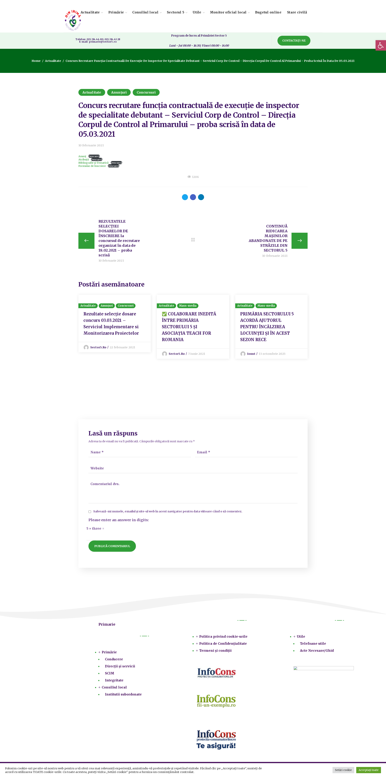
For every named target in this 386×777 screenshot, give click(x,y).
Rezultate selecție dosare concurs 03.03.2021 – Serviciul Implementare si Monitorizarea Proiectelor (111, 323)
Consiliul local (114, 687)
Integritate (114, 680)
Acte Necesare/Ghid (317, 651)
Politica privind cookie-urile (223, 636)
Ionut (251, 354)
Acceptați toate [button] (369, 770)
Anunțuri (119, 92)
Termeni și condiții (215, 651)
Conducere (114, 659)
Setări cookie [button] (343, 770)
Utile (301, 636)
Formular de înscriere (92, 165)
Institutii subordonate (123, 694)
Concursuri (146, 92)
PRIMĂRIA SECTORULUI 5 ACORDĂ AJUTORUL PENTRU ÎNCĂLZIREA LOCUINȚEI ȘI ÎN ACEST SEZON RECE (267, 326)
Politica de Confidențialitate (223, 643)
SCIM (109, 673)
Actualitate (53, 61)
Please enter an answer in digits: (118, 520)
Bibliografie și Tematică (93, 162)
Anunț (82, 156)
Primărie (109, 652)
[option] (114, 323)
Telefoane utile (313, 643)
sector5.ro (98, 347)
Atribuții (83, 159)
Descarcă (94, 156)
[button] (381, 45)
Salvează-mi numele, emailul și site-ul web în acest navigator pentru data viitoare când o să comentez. (167, 511)
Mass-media (187, 305)
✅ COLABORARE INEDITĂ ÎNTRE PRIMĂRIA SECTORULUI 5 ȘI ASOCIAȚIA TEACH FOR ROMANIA (189, 326)
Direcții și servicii (120, 666)
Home (36, 61)
